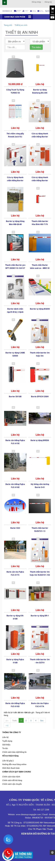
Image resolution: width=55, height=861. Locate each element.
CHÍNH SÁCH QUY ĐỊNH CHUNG (16, 772)
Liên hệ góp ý (8, 761)
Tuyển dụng (7, 741)
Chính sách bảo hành (11, 777)
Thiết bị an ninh (21, 25)
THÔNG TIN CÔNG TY (11, 732)
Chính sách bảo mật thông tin (14, 752)
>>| (7, 725)
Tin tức (5, 748)
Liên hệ (5, 737)
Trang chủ (8, 25)
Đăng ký (48, 1)
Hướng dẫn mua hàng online (14, 764)
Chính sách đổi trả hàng (12, 780)
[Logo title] (27, 11)
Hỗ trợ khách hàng (10, 756)
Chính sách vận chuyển (12, 784)
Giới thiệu (6, 745)
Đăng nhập (36, 1)
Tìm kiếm (36, 47)
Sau (42, 720)
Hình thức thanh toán (11, 768)
